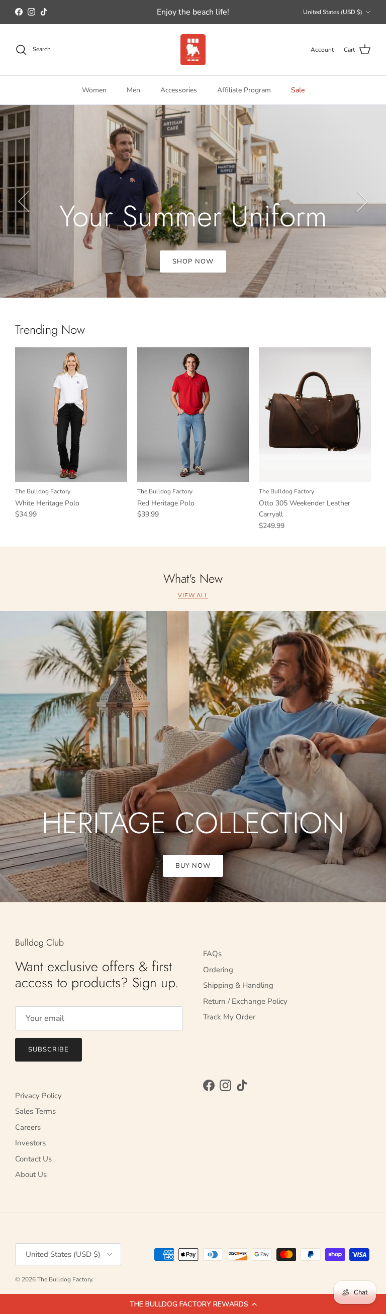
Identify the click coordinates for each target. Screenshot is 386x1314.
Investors (30, 1143)
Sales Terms (35, 1111)
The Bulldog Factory (64, 1279)
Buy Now (193, 865)
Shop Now (192, 261)
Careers (28, 1127)
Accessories (178, 90)
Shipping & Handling (238, 985)
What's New (193, 579)
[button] (193, 1304)
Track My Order (229, 1017)
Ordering (218, 970)
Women (94, 90)
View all (193, 595)
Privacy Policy (38, 1096)
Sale (298, 90)
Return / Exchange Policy (245, 1001)
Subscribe (48, 1049)
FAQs (212, 954)
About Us (31, 1174)
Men (133, 90)
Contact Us (33, 1159)
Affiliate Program (244, 90)
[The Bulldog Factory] (193, 50)
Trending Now (50, 330)
